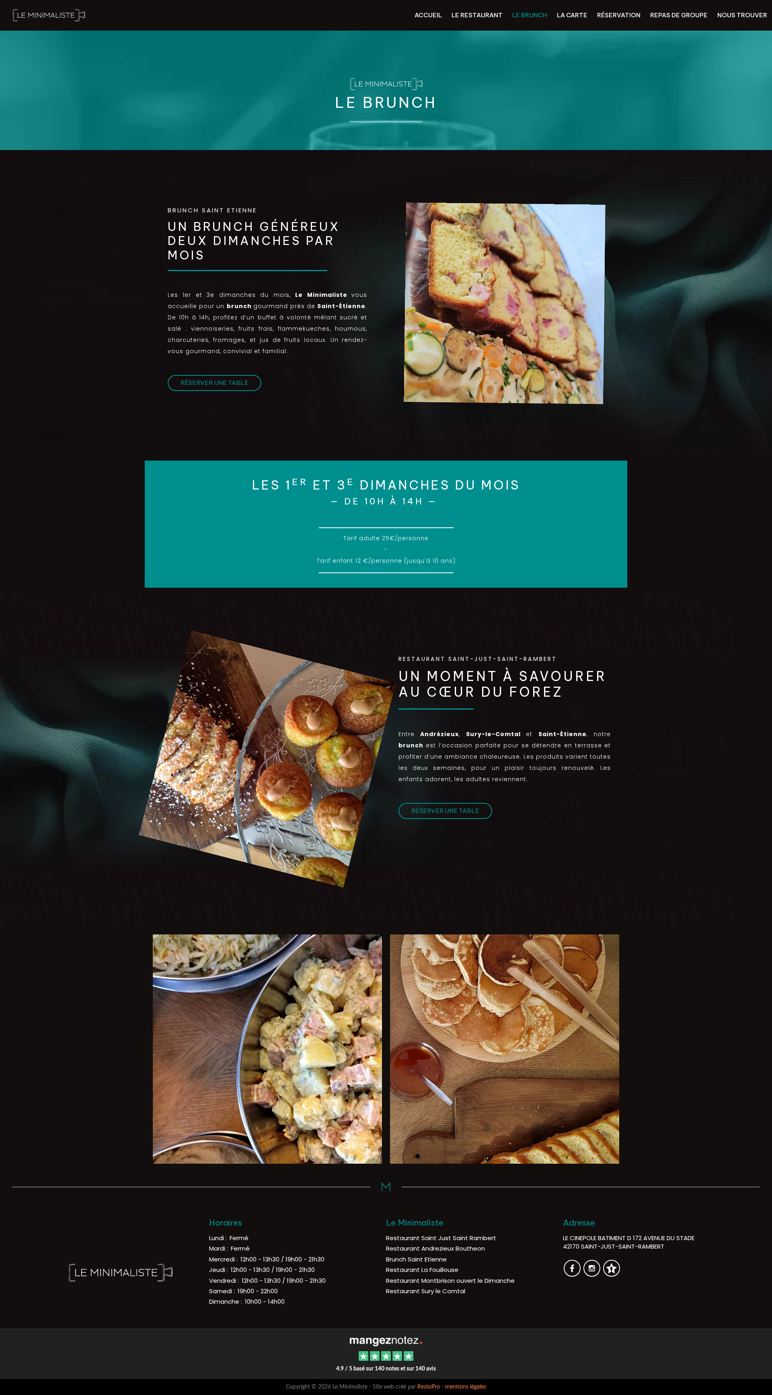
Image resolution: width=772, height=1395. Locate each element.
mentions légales (465, 1387)
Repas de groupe (679, 15)
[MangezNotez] (611, 1273)
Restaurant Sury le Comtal (425, 1291)
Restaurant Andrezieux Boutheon (435, 1248)
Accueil (428, 15)
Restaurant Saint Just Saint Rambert (441, 1238)
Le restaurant (477, 15)
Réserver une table (214, 383)
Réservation (619, 15)
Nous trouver (742, 15)
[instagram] (592, 1273)
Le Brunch (529, 15)
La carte (572, 15)
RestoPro (428, 1387)
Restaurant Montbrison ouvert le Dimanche (450, 1280)
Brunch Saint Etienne (416, 1259)
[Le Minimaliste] (386, 1340)
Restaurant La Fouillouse (422, 1269)
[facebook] (573, 1273)
